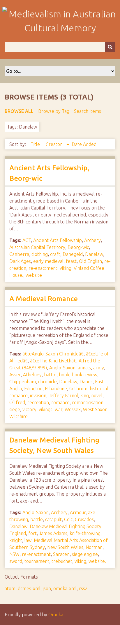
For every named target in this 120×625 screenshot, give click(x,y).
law (27, 540)
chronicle (47, 381)
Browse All (19, 111)
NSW (14, 554)
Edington (33, 388)
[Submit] (110, 47)
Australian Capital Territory (37, 247)
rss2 (83, 588)
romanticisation (87, 402)
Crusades (84, 519)
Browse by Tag (53, 111)
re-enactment (43, 268)
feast (71, 261)
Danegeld (73, 254)
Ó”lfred (17, 402)
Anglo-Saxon (62, 367)
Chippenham (22, 381)
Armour (78, 512)
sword (15, 561)
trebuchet (62, 561)
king (84, 395)
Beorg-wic (78, 247)
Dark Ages (20, 261)
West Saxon (95, 409)
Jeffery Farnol (63, 395)
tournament (36, 561)
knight (15, 540)
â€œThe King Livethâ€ (53, 360)
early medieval (48, 261)
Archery (92, 240)
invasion (38, 395)
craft (55, 254)
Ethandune (56, 388)
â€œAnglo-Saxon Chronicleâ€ (53, 353)
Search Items (87, 111)
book (64, 374)
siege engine (85, 554)
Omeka (55, 614)
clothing (39, 254)
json (47, 588)
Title (36, 144)
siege (14, 409)
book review (84, 374)
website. (97, 561)
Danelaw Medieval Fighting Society (65, 526)
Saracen (61, 554)
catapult (53, 519)
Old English (90, 261)
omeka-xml (65, 588)
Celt (68, 519)
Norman (94, 547)
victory (29, 409)
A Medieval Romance (43, 299)
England (17, 533)
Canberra (19, 254)
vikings (45, 409)
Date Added (84, 144)
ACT (26, 240)
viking (65, 268)
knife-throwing (85, 533)
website (34, 275)
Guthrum (78, 388)
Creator (54, 144)
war (58, 409)
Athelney (32, 374)
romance (60, 402)
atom (10, 588)
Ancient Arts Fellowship (57, 240)
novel (97, 395)
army (98, 367)
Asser (15, 374)
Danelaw (94, 254)
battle (50, 374)
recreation (38, 402)
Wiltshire (18, 416)
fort (32, 533)
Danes (86, 381)
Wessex (73, 409)
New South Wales (65, 547)
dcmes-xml (29, 588)
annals (84, 367)
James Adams (53, 533)
